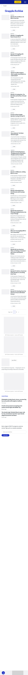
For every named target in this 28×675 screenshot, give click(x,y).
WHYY (5, 2)
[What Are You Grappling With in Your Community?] (6, 233)
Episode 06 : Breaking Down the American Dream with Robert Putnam (18, 292)
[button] (3, 672)
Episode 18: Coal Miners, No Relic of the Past (17, 17)
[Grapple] (6, 362)
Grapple (5, 5)
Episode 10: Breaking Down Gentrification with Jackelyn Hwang (18, 192)
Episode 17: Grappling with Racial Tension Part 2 (17, 36)
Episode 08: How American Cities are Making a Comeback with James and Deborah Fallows (18, 252)
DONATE (18, 2)
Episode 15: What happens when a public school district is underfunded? (18, 74)
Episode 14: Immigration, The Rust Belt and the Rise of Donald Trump (18, 96)
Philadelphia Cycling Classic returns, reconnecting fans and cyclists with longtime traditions (14, 400)
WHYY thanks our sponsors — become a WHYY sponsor (14, 334)
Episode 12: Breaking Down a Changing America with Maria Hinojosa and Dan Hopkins (18, 153)
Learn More (14, 360)
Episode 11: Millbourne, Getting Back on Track (18, 172)
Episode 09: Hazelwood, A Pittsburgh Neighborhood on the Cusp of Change (18, 212)
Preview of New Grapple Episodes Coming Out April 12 (18, 115)
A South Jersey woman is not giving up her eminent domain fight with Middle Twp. (12, 406)
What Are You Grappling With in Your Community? (18, 231)
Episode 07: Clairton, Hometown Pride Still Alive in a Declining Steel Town (18, 272)
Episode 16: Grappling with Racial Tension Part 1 (17, 54)
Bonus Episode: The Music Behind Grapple (17, 133)
